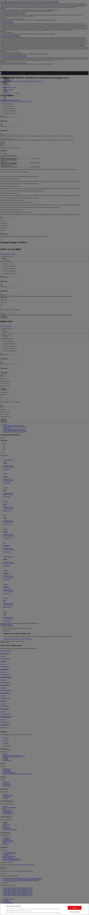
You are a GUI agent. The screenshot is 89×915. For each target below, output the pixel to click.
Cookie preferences (74, 912)
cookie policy (57, 912)
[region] (44, 909)
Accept (74, 908)
